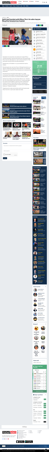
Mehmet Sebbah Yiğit (42, 238)
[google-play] (29, 441)
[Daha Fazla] (42, 25)
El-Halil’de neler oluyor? (41, 272)
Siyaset (10, 5)
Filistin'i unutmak (41, 239)
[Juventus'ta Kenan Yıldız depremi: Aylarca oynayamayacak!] (7, 124)
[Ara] (43, 2)
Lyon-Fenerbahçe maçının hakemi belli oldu (26, 129)
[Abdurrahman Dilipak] (35, 224)
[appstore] (20, 441)
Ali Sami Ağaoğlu (41, 317)
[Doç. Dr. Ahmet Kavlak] (35, 243)
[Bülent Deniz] (35, 229)
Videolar (32, 1)
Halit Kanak (40, 313)
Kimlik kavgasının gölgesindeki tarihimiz (41, 296)
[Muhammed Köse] (35, 262)
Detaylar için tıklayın (39, 391)
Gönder (5, 158)
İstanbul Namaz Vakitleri (23, 432)
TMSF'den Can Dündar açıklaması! (7, 138)
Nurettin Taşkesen (41, 270)
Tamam (46, 450)
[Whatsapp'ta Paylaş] (40, 25)
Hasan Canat (40, 266)
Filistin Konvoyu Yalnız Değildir (41, 258)
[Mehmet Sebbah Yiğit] (35, 239)
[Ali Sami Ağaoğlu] (35, 318)
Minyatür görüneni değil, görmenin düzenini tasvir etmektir (41, 310)
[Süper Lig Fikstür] (45, 394)
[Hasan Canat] (35, 267)
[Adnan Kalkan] (35, 257)
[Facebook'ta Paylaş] (37, 25)
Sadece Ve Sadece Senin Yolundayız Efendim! (41, 235)
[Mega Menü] (46, 2)
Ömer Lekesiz (40, 308)
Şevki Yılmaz (40, 233)
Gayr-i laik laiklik (41, 245)
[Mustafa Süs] (35, 248)
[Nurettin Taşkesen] (35, 271)
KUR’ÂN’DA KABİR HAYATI (41, 300)
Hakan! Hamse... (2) (41, 230)
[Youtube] (8, 439)
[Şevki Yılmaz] (35, 234)
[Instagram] (6, 439)
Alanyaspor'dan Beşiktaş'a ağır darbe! (26, 138)
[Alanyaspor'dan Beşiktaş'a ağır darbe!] (26, 134)
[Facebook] (3, 439)
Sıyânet (39, 253)
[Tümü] (45, 216)
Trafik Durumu (21, 433)
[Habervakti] (9, 2)
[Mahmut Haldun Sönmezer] (35, 294)
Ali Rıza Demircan (41, 298)
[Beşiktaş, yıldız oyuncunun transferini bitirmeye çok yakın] (17, 124)
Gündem (7, 5)
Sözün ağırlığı (40, 290)
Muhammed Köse (41, 261)
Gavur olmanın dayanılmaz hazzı (41, 320)
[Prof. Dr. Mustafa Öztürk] (35, 276)
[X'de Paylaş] (38, 25)
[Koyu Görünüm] (45, 2)
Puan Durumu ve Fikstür (23, 434)
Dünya (14, 5)
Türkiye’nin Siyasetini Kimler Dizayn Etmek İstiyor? (42, 221)
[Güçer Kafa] (35, 253)
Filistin (20, 1)
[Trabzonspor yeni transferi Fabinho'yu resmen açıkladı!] (17, 134)
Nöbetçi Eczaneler (22, 430)
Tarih (24, 5)
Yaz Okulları (40, 282)
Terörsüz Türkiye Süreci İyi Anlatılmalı (41, 249)
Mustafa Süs (40, 247)
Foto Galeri (26, 1)
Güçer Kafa (40, 252)
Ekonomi (18, 5)
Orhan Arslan (40, 289)
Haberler (4, 17)
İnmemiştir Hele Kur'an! (41, 226)
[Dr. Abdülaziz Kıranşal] (35, 304)
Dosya (20, 3)
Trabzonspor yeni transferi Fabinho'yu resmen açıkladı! (16, 138)
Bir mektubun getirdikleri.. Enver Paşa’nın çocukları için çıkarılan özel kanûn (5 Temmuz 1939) (42, 315)
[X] (5, 439)
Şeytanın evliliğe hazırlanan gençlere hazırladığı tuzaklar (41, 306)
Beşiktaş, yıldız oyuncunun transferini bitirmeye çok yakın (17, 129)
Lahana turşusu (41, 267)
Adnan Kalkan (41, 256)
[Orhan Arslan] (35, 289)
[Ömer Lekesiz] (35, 309)
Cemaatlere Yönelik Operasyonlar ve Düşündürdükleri (41, 263)
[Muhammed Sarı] (35, 220)
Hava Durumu (21, 431)
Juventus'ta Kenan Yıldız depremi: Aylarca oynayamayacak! (7, 129)
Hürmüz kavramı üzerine (41, 278)
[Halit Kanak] (35, 314)
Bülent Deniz (40, 229)
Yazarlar (37, 1)
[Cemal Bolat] (35, 281)
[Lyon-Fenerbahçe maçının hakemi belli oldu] (26, 124)
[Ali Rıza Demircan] (35, 299)
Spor (21, 5)
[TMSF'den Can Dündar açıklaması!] (7, 134)
